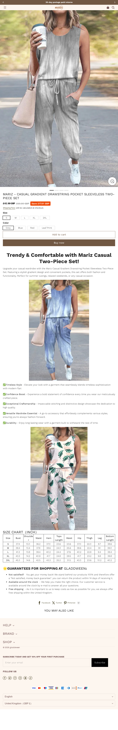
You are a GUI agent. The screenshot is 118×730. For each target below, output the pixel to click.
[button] (5, 7)
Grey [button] (8, 227)
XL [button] (34, 217)
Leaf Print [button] (47, 227)
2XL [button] (45, 217)
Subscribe (99, 662)
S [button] (6, 217)
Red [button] (32, 227)
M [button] (16, 217)
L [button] (24, 217)
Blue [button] (20, 227)
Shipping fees (9, 208)
